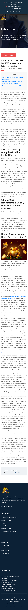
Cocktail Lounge (7, 528)
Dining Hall (6, 542)
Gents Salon (6, 545)
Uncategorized (11, 68)
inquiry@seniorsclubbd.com (15, 6)
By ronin (3, 68)
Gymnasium (6, 550)
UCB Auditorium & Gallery (9, 531)
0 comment (19, 68)
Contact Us (6, 556)
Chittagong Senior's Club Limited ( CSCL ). (14, 599)
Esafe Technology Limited (14, 606)
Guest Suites (6, 548)
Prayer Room (6, 553)
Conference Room (8, 526)
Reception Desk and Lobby (10, 517)
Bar (4, 523)
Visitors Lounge (7, 520)
